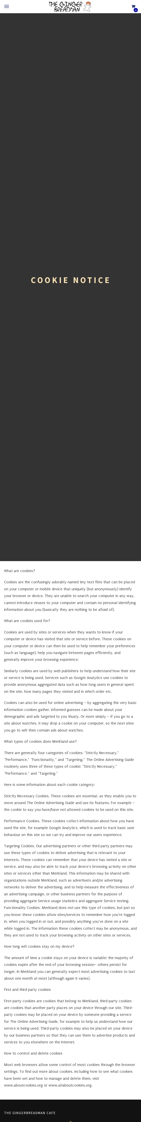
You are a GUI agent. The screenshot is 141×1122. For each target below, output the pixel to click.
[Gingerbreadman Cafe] (70, 6)
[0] (133, 6)
